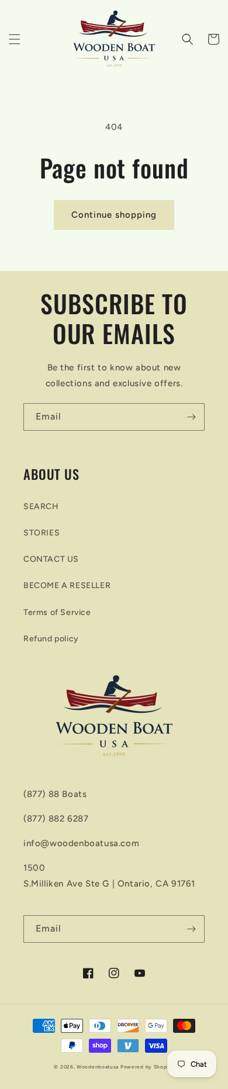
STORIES (41, 533)
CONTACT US (51, 559)
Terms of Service (57, 612)
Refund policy (51, 639)
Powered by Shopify (147, 1067)
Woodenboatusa (98, 1067)
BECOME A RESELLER (66, 585)
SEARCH (41, 506)
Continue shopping (114, 214)
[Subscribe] (191, 417)
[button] (14, 39)
